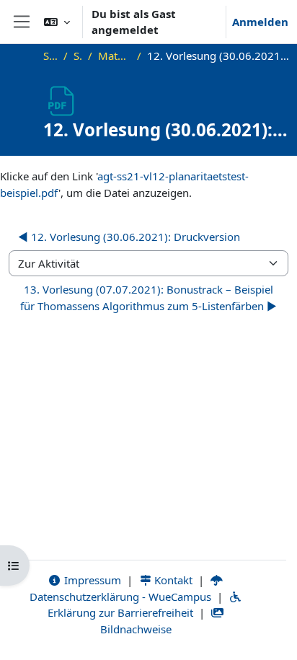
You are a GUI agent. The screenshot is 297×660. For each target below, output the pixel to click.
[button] (57, 21)
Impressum (91, 580)
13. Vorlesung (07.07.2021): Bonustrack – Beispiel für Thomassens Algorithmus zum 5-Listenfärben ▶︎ (148, 297)
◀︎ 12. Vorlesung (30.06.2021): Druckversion (129, 236)
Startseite (50, 55)
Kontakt (171, 580)
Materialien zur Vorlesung (114, 55)
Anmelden (260, 21)
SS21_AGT (78, 55)
